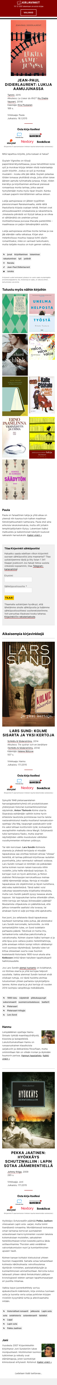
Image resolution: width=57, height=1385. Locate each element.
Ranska (10, 263)
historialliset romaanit (17, 1311)
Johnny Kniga (14, 1171)
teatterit (45, 1002)
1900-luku (12, 998)
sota (5, 1315)
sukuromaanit (9, 1002)
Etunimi (8, 575)
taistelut (43, 1315)
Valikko (28, 12)
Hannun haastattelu (31, 1055)
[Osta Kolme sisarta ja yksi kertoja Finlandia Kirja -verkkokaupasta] (20, 783)
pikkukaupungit (38, 998)
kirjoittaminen (21, 254)
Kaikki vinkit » (34, 535)
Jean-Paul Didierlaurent (18, 267)
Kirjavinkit (31, 2)
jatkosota (35, 1311)
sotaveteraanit (30, 1315)
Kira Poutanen (25, 105)
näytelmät (24, 998)
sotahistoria (15, 1315)
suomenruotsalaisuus (29, 1002)
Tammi (10, 95)
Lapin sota (47, 1311)
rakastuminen (9, 258)
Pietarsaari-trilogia (16, 1010)
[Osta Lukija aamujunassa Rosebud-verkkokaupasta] (36, 137)
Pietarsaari (12, 1006)
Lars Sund (12, 1014)
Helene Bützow (25, 751)
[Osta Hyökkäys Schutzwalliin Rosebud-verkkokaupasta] (36, 1204)
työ (19, 258)
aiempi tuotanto (28, 967)
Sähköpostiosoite (15, 586)
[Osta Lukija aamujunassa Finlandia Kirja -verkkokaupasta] (20, 137)
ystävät (27, 258)
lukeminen (35, 254)
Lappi (9, 1319)
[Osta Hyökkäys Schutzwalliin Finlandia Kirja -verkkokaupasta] (20, 1204)
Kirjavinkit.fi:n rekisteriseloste (19, 616)
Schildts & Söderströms (19, 741)
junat (9, 254)
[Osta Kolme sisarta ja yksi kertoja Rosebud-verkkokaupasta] (36, 783)
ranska (10, 271)
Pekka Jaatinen (14, 1328)
